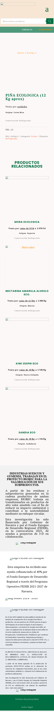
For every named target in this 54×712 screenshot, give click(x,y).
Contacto (27, 29)
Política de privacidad (27, 699)
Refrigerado (11, 139)
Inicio (20, 53)
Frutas (31, 53)
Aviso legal (27, 707)
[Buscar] (49, 21)
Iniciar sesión (45, 29)
